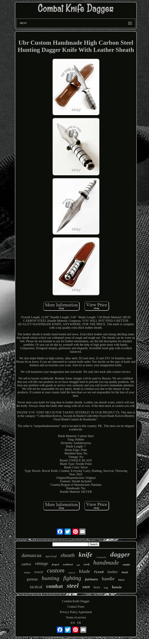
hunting (50, 578)
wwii (86, 564)
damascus (32, 555)
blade (84, 571)
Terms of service (76, 617)
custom (55, 570)
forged (55, 564)
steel (73, 585)
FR (79, 622)
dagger (120, 554)
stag (106, 587)
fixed (99, 572)
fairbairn (91, 579)
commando (101, 557)
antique (27, 572)
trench (38, 572)
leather (112, 572)
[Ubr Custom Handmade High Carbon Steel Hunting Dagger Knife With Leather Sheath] (75, 87)
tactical (36, 586)
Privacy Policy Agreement (76, 612)
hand (125, 572)
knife (85, 554)
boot (97, 587)
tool (78, 565)
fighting (72, 578)
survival (51, 556)
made (126, 564)
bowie (117, 587)
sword (71, 573)
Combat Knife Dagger (75, 601)
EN (73, 622)
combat (54, 586)
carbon (26, 564)
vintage (41, 563)
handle (108, 578)
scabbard (68, 564)
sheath (68, 555)
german (32, 579)
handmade (106, 562)
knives (121, 579)
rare (86, 586)
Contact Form (75, 606)
